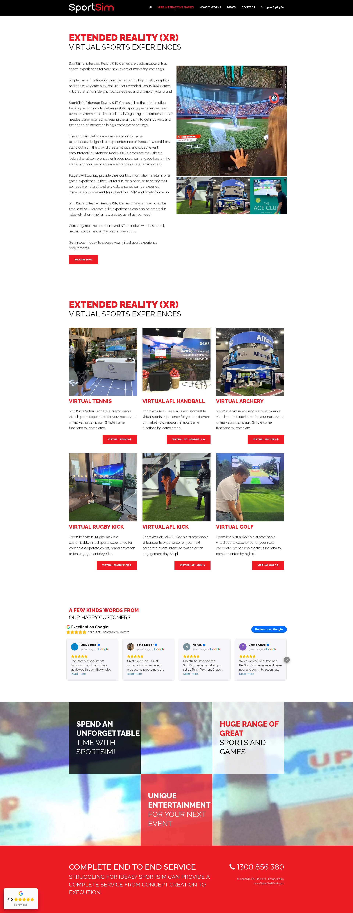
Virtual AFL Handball (187, 439)
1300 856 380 (259, 866)
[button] (66, 660)
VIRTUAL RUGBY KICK (115, 565)
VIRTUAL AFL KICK (191, 565)
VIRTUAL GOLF (267, 565)
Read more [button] (78, 674)
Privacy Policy (276, 878)
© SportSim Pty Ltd (251, 878)
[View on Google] (74, 647)
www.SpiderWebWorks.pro (269, 883)
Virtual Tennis (118, 439)
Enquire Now (83, 259)
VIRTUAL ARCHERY (265, 439)
